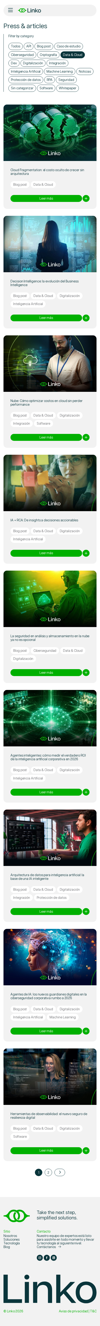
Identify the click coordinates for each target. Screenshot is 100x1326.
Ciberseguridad (22, 55)
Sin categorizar (22, 88)
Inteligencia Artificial (25, 71)
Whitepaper (67, 88)
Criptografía (48, 55)
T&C (93, 1311)
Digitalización (33, 63)
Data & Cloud (72, 55)
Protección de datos (26, 79)
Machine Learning (60, 71)
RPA (50, 79)
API (28, 46)
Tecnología (11, 1243)
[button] (10, 10)
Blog (6, 1247)
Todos (15, 46)
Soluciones (11, 1239)
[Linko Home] (16, 1215)
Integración (57, 63)
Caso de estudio (68, 46)
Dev (14, 63)
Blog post (43, 46)
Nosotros (10, 1235)
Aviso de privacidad (73, 1311)
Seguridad (66, 79)
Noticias (85, 71)
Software (46, 88)
